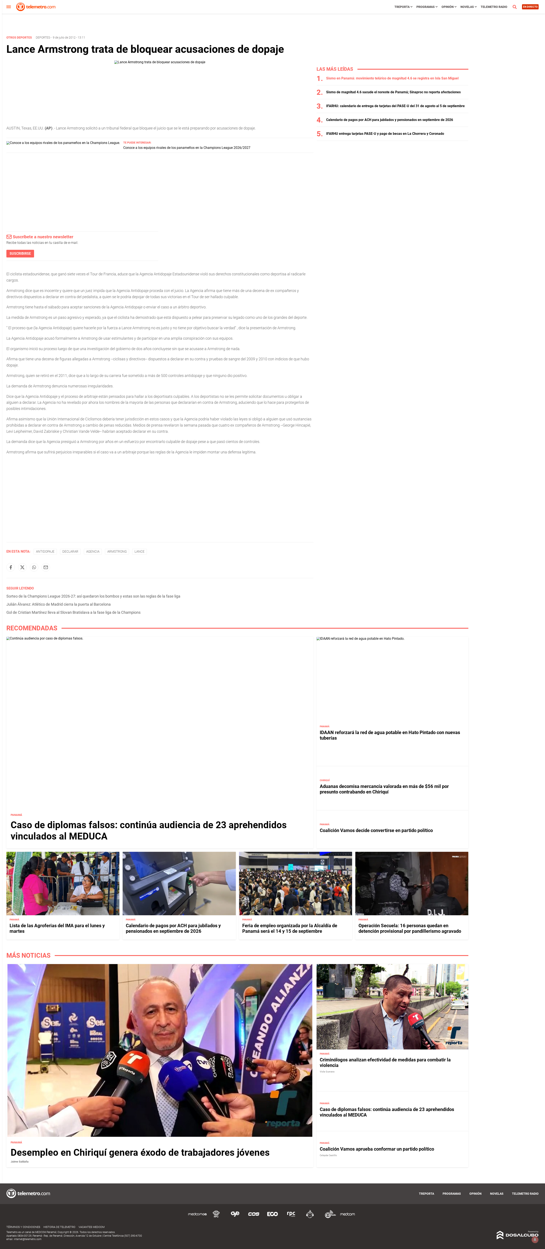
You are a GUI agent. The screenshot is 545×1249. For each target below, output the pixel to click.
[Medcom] (347, 1217)
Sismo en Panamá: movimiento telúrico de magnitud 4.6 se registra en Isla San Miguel (392, 78)
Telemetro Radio (494, 6)
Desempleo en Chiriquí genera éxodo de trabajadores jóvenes (140, 1152)
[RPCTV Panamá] (216, 1217)
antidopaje (45, 551)
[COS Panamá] (253, 1217)
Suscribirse (20, 254)
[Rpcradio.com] (291, 1217)
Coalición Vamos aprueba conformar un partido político (377, 1149)
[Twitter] (22, 567)
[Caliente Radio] (310, 1217)
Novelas (467, 6)
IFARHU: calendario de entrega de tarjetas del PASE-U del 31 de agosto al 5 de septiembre (395, 106)
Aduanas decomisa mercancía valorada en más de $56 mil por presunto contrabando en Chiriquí (384, 789)
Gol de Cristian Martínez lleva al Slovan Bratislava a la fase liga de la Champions (73, 612)
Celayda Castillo (328, 1155)
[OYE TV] (235, 1217)
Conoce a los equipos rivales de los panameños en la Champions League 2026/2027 (186, 148)
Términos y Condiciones (23, 1227)
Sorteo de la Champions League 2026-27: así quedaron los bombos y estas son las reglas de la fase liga (93, 596)
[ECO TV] (272, 1217)
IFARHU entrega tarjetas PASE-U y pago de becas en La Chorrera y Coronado (385, 134)
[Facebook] (11, 567)
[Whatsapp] (34, 567)
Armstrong (117, 551)
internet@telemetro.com (28, 1239)
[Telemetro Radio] (328, 1217)
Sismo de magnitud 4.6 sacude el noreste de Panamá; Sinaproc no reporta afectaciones (393, 92)
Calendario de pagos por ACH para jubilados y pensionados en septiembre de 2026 (389, 120)
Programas (425, 6)
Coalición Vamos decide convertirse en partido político (376, 830)
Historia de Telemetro (59, 1227)
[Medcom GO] (197, 1217)
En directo (530, 6)
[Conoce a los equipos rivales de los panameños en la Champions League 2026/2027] (63, 143)
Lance (140, 551)
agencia (92, 551)
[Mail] (46, 567)
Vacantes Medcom (92, 1227)
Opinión (448, 6)
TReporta (402, 6)
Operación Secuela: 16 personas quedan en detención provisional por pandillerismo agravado (410, 928)
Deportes (43, 37)
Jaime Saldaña (20, 1161)
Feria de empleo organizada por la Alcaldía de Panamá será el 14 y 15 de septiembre (289, 928)
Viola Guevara (327, 1071)
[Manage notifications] (535, 1239)
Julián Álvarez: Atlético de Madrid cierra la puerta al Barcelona (58, 604)
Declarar (70, 551)
